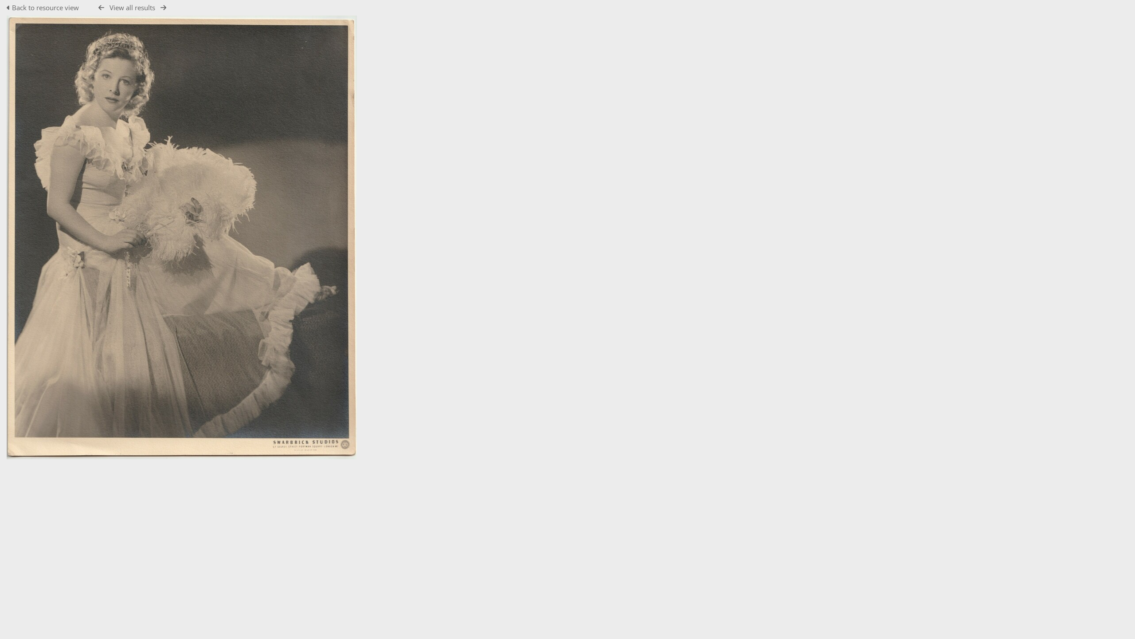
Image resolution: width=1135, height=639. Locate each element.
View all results (132, 7)
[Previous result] (101, 7)
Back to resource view (45, 7)
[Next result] (163, 7)
